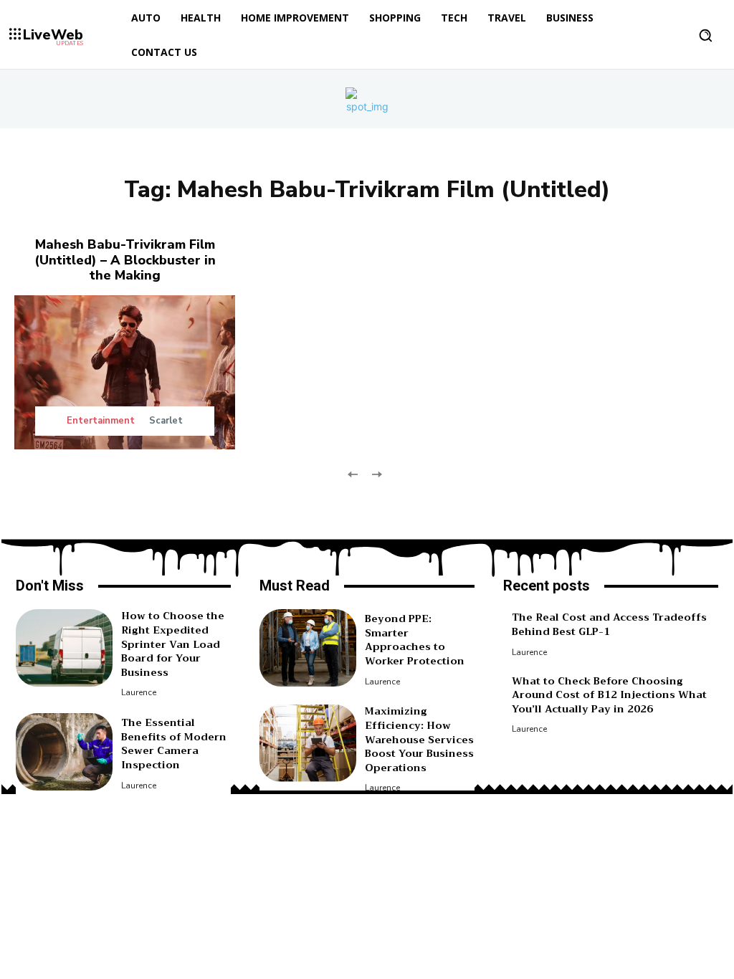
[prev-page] (353, 473)
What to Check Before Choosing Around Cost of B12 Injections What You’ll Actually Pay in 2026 (609, 694)
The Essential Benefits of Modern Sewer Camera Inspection (174, 743)
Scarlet (166, 420)
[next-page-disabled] (376, 473)
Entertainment (101, 421)
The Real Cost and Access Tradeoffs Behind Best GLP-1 (609, 624)
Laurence (138, 692)
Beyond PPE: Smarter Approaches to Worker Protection (414, 639)
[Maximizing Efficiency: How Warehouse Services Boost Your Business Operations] (307, 743)
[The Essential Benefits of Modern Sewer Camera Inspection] (64, 752)
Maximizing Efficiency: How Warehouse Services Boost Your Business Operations (419, 738)
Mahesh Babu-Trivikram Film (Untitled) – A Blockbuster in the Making (125, 260)
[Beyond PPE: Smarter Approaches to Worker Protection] (307, 648)
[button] (705, 35)
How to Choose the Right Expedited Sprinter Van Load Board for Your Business (172, 643)
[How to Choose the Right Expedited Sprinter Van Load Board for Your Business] (64, 648)
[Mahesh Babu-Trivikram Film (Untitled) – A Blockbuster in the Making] (124, 372)
